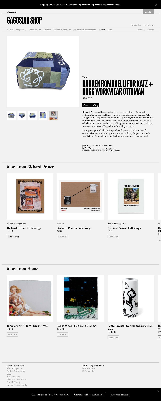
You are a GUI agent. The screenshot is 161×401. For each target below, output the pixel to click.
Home (102, 29)
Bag (148, 11)
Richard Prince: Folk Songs (24, 228)
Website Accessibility (17, 385)
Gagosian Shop (24, 21)
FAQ (9, 373)
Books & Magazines (16, 29)
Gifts (110, 29)
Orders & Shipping (16, 371)
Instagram (149, 25)
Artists (141, 29)
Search (150, 29)
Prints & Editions (62, 29)
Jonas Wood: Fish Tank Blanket (76, 325)
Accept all (119, 394)
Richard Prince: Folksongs (124, 228)
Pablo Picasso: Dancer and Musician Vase (130, 327)
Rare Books (35, 29)
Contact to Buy (90, 105)
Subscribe (136, 25)
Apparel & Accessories (85, 29)
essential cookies (89, 394)
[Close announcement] (156, 5)
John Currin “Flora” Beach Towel (27, 325)
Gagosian (11, 11)
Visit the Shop (13, 376)
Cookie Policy (13, 382)
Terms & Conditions (17, 379)
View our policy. (61, 394)
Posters (47, 29)
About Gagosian (14, 368)
